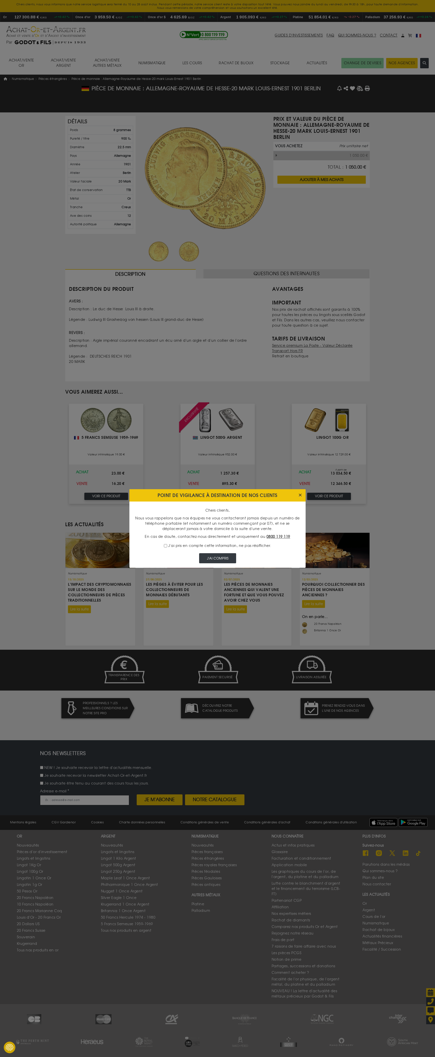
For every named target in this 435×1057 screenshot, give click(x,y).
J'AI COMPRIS (217, 558)
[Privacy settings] (9, 1047)
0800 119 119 (278, 537)
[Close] (300, 495)
